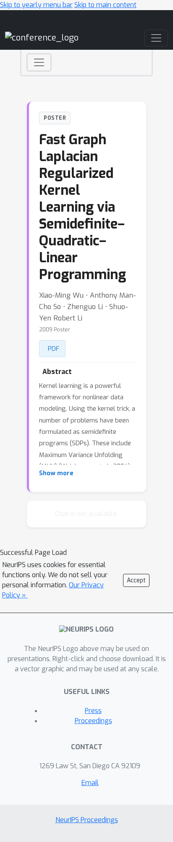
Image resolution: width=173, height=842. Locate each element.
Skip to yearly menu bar (36, 4)
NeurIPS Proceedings (86, 819)
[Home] (42, 38)
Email (90, 782)
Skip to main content (105, 4)
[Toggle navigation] (39, 62)
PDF (53, 348)
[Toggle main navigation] (156, 38)
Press (93, 710)
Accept (136, 580)
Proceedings (93, 720)
